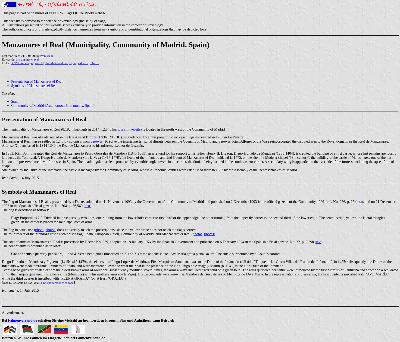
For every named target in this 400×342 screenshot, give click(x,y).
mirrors (94, 63)
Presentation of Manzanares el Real (36, 81)
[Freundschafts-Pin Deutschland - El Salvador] (10, 328)
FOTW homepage (22, 63)
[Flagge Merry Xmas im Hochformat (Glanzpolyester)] (78, 328)
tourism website (129, 129)
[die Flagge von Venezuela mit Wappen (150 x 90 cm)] (61, 328)
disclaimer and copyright (60, 63)
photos (50, 230)
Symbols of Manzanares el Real (34, 86)
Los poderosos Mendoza (58, 282)
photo (39, 230)
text (359, 202)
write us (83, 63)
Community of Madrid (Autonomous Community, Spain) (52, 105)
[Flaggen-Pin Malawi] (27, 328)
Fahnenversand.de (22, 320)
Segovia (96, 141)
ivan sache (46, 56)
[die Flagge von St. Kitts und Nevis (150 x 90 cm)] (44, 328)
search (39, 63)
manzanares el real (27, 59)
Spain (15, 101)
